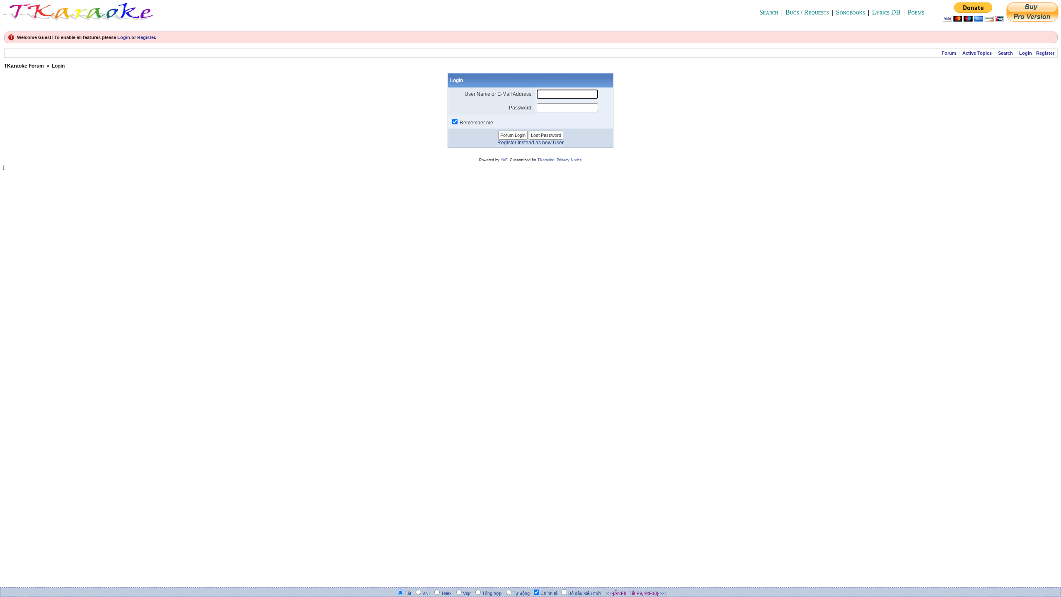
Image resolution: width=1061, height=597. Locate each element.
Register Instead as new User (530, 143)
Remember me (476, 123)
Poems (916, 12)
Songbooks (850, 12)
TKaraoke (546, 160)
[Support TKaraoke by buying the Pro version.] (1032, 19)
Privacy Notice (569, 160)
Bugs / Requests (807, 12)
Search (768, 12)
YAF (504, 160)
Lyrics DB (886, 12)
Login (123, 37)
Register (146, 37)
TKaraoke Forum (24, 66)
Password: (521, 108)
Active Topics (977, 53)
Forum (949, 53)
